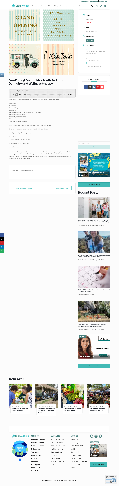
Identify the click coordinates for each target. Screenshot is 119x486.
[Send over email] (2, 251)
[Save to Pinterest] (2, 243)
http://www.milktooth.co (94, 66)
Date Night (55, 455)
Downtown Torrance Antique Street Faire (97, 410)
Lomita (34, 458)
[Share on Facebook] (86, 87)
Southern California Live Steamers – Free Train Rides (46, 411)
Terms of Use (76, 458)
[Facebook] (96, 6)
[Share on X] (2, 239)
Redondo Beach (37, 443)
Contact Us (75, 452)
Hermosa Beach (37, 446)
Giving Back (55, 458)
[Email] (102, 87)
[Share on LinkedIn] (2, 247)
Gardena (34, 461)
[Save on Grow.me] (2, 255)
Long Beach (35, 468)
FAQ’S (73, 449)
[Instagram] (105, 6)
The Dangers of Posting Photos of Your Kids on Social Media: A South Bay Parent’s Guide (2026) (93, 221)
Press (73, 467)
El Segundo (35, 449)
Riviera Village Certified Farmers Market (72, 410)
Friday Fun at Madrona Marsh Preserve (20, 410)
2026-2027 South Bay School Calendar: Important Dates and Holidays (94, 290)
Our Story (74, 443)
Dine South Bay (57, 452)
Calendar (85, 1)
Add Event (94, 1)
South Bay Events (57, 439)
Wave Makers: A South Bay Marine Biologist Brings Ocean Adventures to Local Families (94, 256)
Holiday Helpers (57, 449)
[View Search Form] (92, 6)
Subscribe (103, 1)
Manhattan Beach (38, 439)
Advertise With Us (77, 446)
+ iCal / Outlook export (61, 188)
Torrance (35, 452)
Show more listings (94, 184)
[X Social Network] (90, 87)
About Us (74, 439)
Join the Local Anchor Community (79, 462)
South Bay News (57, 443)
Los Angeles (36, 464)
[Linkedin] (94, 87)
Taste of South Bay (58, 446)
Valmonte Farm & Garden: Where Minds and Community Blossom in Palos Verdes (92, 325)
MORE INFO (90, 40)
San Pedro (35, 471)
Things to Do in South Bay (59, 462)
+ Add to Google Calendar (23, 188)
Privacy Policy (76, 455)
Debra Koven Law (86, 356)
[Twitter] (101, 6)
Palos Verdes (36, 455)
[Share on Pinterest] (98, 87)
